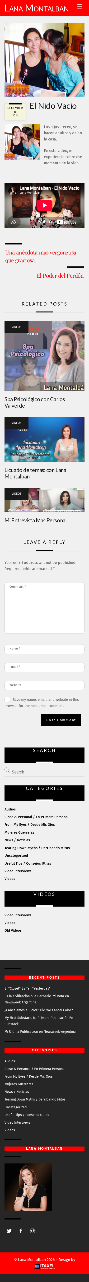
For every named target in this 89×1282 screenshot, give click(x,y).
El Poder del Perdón (60, 275)
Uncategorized (16, 855)
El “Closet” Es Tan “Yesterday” (28, 988)
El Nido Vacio (53, 105)
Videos (16, 327)
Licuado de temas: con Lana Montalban (35, 473)
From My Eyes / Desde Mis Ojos (30, 824)
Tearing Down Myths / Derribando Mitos (37, 848)
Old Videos (13, 930)
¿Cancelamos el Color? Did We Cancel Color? (39, 1010)
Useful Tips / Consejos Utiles (28, 863)
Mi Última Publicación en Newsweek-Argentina (40, 1032)
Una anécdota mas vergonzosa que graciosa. (40, 256)
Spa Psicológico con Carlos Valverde (35, 402)
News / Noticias (17, 840)
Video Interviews (18, 871)
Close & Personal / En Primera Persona (36, 817)
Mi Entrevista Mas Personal (36, 520)
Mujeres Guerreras (19, 832)
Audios (10, 809)
